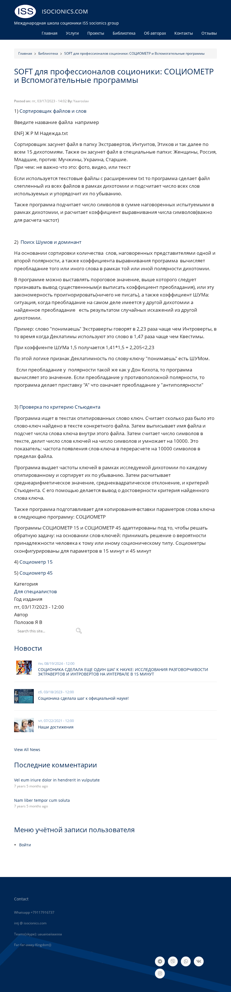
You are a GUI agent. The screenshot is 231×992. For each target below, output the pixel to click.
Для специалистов (35, 591)
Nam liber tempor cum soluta (42, 800)
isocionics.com (65, 11)
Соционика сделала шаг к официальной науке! (83, 698)
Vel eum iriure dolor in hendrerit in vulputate (57, 780)
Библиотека (124, 33)
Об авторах (155, 33)
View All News (27, 749)
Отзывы (209, 33)
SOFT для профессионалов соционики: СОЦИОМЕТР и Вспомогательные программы (134, 53)
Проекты (95, 33)
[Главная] (25, 11)
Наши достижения (56, 727)
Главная (49, 33)
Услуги (72, 33)
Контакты (183, 33)
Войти (25, 844)
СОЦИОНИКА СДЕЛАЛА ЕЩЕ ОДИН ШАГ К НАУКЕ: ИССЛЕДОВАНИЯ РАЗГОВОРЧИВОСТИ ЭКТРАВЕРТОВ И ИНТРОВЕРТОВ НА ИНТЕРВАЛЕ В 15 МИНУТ (123, 671)
